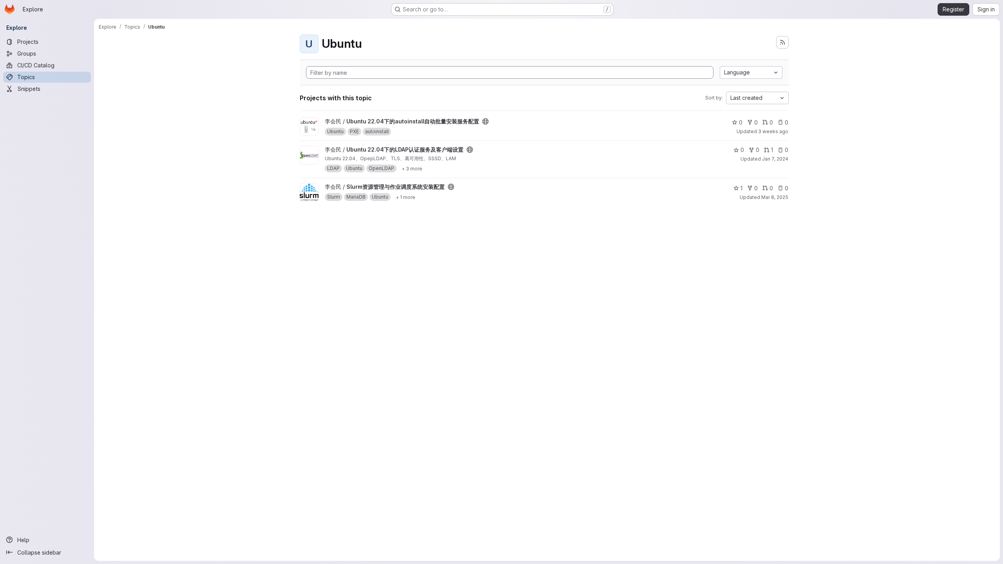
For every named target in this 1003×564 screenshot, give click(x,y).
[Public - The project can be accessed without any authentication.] (485, 121)
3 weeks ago (773, 131)
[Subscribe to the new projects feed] (782, 42)
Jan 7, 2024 (775, 159)
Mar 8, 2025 (774, 197)
